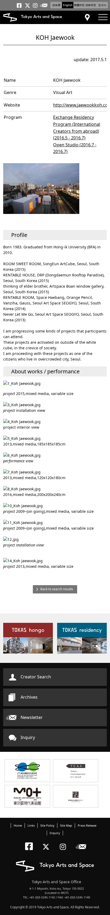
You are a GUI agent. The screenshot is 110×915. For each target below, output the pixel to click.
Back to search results (56, 589)
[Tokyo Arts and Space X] (47, 842)
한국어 (102, 5)
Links (31, 825)
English (67, 5)
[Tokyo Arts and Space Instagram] (64, 842)
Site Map (66, 825)
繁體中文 (79, 5)
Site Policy (47, 825)
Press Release (87, 825)
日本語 (56, 5)
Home (18, 825)
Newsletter (32, 717)
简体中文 (90, 5)
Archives (29, 697)
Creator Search (36, 677)
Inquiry (28, 737)
